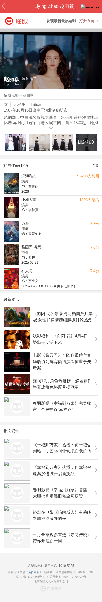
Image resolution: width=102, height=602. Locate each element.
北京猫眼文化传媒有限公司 (51, 581)
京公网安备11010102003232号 (66, 576)
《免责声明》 (33, 572)
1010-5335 (66, 566)
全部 (95, 165)
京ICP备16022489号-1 (30, 576)
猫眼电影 (11, 95)
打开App (87, 21)
